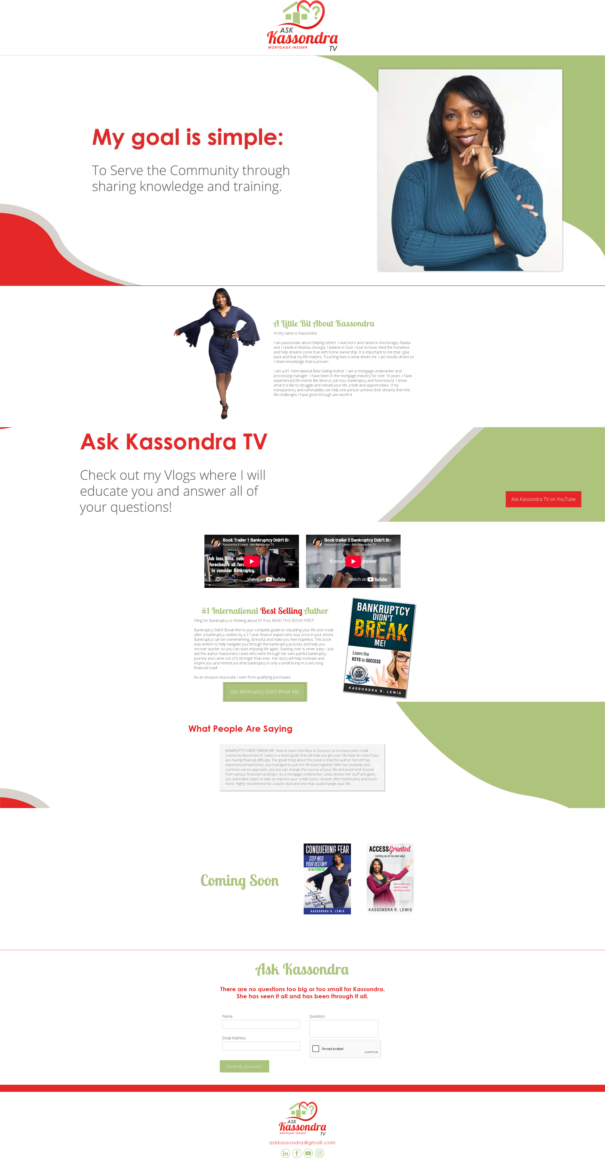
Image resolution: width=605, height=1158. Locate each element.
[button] (375, 768)
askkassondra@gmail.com (302, 1142)
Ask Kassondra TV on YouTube (543, 499)
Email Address (234, 1038)
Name (227, 1016)
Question (317, 1016)
